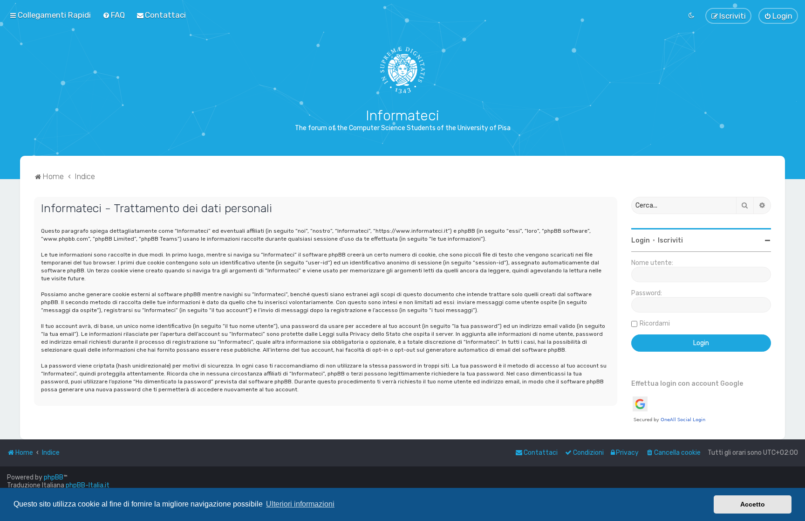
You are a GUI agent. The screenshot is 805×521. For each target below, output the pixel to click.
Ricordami (655, 323)
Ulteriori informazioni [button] (300, 504)
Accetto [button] (752, 504)
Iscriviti (670, 240)
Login (640, 240)
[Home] (402, 70)
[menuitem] (113, 15)
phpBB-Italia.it (87, 485)
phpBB (53, 477)
